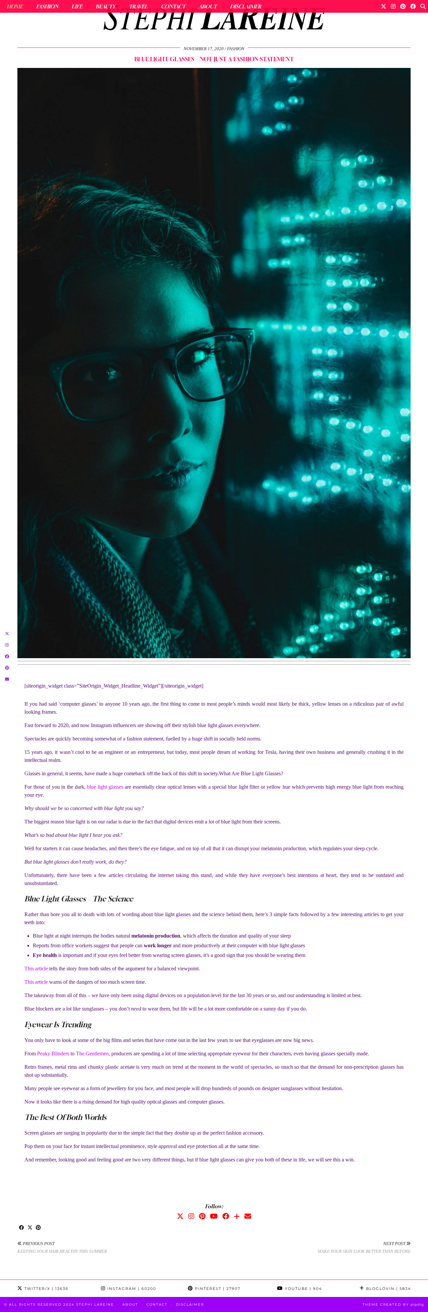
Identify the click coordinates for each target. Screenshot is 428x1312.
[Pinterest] (403, 6)
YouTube (302, 1288)
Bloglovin (387, 1288)
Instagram (131, 1288)
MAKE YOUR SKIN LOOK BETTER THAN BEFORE (364, 1247)
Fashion (47, 6)
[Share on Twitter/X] (30, 1228)
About (208, 6)
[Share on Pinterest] (38, 1228)
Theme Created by (393, 1304)
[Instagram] (393, 6)
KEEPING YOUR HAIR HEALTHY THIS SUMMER (62, 1247)
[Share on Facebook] (21, 1228)
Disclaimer (245, 6)
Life (77, 6)
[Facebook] (413, 6)
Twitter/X (46, 1288)
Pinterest (216, 1288)
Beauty (105, 6)
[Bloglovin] (237, 1216)
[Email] (247, 1216)
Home (15, 6)
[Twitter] (383, 6)
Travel (138, 6)
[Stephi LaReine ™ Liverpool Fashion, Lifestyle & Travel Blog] (214, 18)
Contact (173, 6)
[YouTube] (214, 1216)
